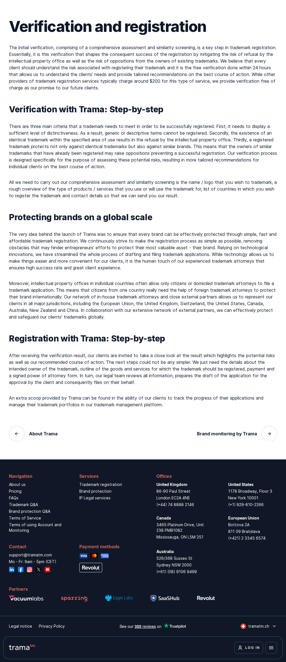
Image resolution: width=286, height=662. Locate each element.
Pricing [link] (15, 491)
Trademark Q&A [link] (23, 504)
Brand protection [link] (95, 491)
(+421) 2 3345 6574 (247, 538)
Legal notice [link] (20, 626)
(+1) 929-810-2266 (246, 504)
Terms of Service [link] (25, 518)
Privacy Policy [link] (52, 626)
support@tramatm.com (30, 554)
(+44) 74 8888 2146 (175, 504)
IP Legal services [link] (95, 497)
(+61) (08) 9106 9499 (176, 571)
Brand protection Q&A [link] (29, 511)
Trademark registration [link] (100, 484)
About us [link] (17, 484)
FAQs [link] (13, 497)
